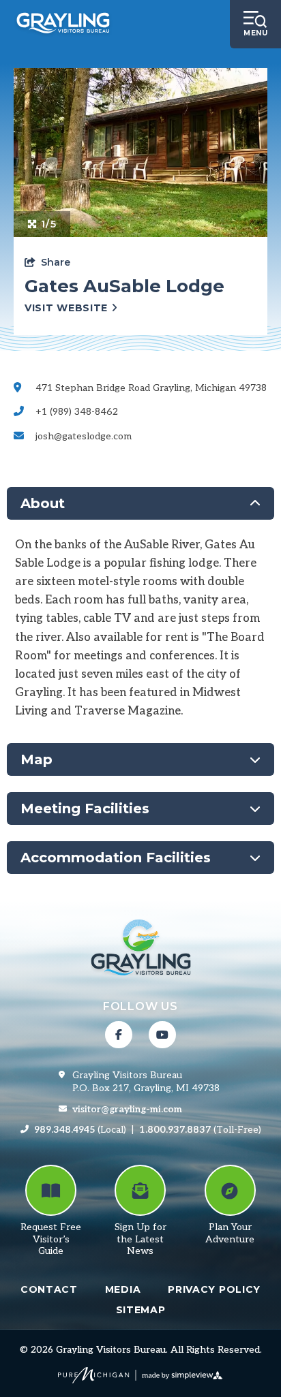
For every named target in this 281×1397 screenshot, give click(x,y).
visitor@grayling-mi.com (127, 1109)
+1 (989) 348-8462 (76, 412)
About (42, 503)
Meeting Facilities (84, 808)
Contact (49, 1289)
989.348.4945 (64, 1129)
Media (123, 1289)
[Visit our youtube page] (162, 1034)
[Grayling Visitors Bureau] (63, 24)
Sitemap (141, 1310)
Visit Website (68, 308)
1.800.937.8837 (175, 1129)
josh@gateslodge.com (83, 436)
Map (36, 759)
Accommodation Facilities (115, 857)
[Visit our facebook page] (118, 1034)
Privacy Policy (214, 1289)
